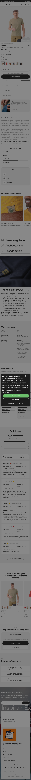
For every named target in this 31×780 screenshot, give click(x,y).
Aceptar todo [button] (16, 396)
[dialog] (15, 390)
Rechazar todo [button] (16, 399)
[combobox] (25, 376)
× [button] (27, 375)
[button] (16, 403)
